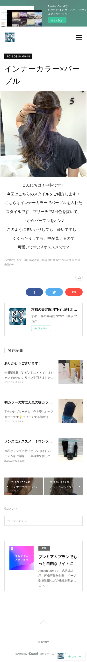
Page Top (43, 623)
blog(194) (34, 260)
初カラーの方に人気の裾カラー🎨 (30, 402)
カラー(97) (22, 260)
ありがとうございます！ (23, 363)
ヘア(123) (9, 260)
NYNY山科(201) (65, 260)
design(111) (48, 260)
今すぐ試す (57, 20)
